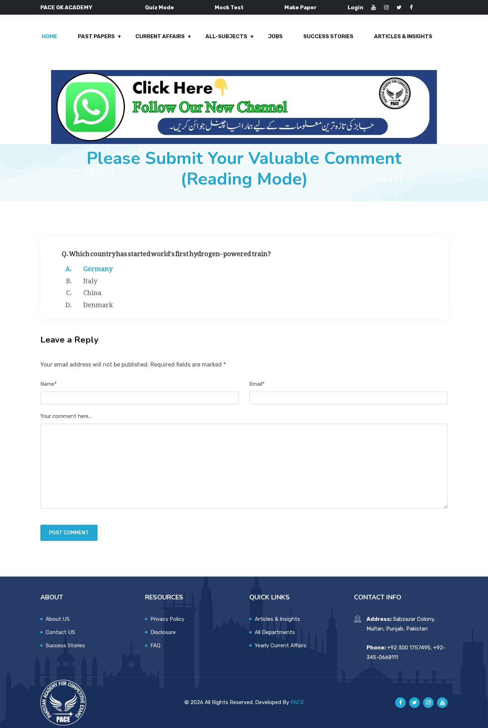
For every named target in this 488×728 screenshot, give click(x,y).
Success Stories (328, 36)
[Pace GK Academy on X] (414, 702)
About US (58, 619)
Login (355, 7)
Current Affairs (160, 36)
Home (49, 36)
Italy (90, 279)
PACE (297, 702)
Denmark (98, 303)
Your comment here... (66, 416)
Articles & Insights (403, 36)
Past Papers (96, 36)
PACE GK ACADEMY (66, 7)
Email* (257, 384)
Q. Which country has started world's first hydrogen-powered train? (166, 252)
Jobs (275, 36)
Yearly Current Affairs (280, 645)
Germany (98, 267)
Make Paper (300, 7)
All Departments (275, 632)
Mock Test (229, 7)
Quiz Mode (159, 7)
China (92, 291)
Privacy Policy (167, 619)
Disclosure (163, 632)
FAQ (155, 645)
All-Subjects (226, 36)
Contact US (60, 632)
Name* (48, 384)
